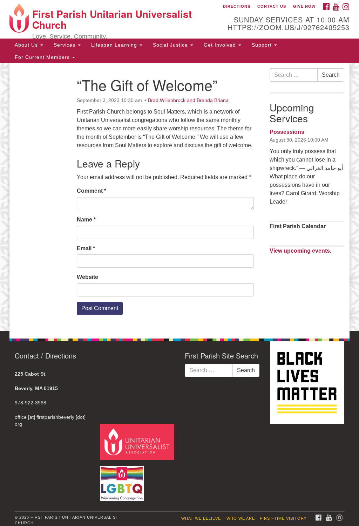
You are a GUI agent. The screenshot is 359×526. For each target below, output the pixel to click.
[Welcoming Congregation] (122, 480)
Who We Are (240, 518)
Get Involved (221, 45)
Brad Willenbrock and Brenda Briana (188, 100)
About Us (27, 45)
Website (87, 277)
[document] (179, 197)
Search (331, 75)
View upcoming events (300, 251)
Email (86, 248)
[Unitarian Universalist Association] (138, 441)
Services (65, 45)
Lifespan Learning (115, 45)
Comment (91, 191)
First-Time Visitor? (283, 518)
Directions (236, 6)
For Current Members (43, 57)
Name (86, 220)
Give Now (304, 6)
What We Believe (201, 518)
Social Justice (171, 45)
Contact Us (271, 6)
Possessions (287, 132)
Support (262, 45)
